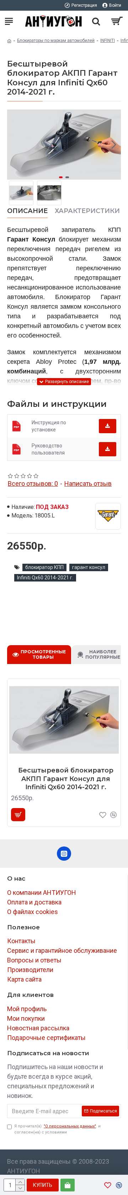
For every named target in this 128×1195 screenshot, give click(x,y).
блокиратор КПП (44, 567)
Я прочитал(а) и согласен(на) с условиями (57, 1129)
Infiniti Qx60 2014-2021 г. (45, 577)
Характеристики (87, 211)
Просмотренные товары (43, 654)
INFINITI (107, 40)
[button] (14, 144)
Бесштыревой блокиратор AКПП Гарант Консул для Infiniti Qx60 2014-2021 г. (65, 778)
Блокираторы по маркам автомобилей (56, 40)
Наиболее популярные (102, 654)
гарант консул (88, 567)
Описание (27, 211)
